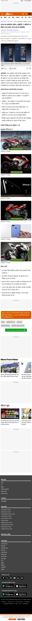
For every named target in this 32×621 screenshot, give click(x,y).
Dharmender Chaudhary (12, 30)
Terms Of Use (10, 601)
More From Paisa (9, 359)
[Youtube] (14, 577)
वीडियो (5, 17)
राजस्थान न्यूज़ (3, 556)
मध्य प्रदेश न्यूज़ (4, 552)
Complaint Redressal (9, 603)
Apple (3, 322)
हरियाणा (2, 563)
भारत (9, 17)
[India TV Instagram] (10, 577)
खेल (22, 17)
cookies (27, 617)
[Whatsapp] (27, 68)
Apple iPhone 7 (11, 322)
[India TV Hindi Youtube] (26, 0)
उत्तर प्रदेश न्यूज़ (4, 543)
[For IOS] (21, 594)
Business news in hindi (18, 325)
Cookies (3, 615)
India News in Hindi (5, 509)
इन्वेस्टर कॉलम (3, 491)
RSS (16, 603)
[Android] (22, 0)
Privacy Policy (19, 601)
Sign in (29, 0)
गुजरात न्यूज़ (3, 558)
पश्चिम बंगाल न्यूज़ (4, 548)
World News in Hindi (6, 511)
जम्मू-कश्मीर (3, 567)
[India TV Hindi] (9, 14)
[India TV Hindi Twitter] (25, 0)
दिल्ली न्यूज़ (3, 546)
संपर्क (2, 482)
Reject (21, 619)
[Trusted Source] (13, 68)
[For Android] (8, 594)
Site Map (3, 601)
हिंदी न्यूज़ (9, 313)
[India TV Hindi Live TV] (29, 14)
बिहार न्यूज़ (3, 550)
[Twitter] (7, 577)
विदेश (13, 17)
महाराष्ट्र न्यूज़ (3, 554)
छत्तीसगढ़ (2, 565)
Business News (5, 325)
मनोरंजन (18, 17)
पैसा (25, 17)
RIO (20, 603)
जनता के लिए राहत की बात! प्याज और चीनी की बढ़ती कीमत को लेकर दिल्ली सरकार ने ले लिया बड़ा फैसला (10, 422)
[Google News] (4, 68)
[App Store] (21, 586)
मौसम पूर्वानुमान (4, 501)
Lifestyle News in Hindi (6, 528)
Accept (12, 619)
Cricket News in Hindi (6, 518)
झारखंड (2, 569)
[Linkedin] (18, 577)
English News (4, 493)
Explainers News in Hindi (7, 524)
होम (1, 17)
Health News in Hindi (6, 526)
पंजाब (2, 560)
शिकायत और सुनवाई (5, 489)
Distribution (25, 603)
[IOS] (21, 0)
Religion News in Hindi (6, 522)
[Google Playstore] (8, 586)
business (19, 322)
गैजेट (12, 21)
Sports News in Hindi (6, 516)
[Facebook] (3, 577)
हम (1, 485)
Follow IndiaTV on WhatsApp (15, 330)
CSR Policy (27, 601)
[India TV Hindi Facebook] (24, 0)
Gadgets (15, 315)
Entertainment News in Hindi (8, 514)
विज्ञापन (2, 487)
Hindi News (3, 21)
